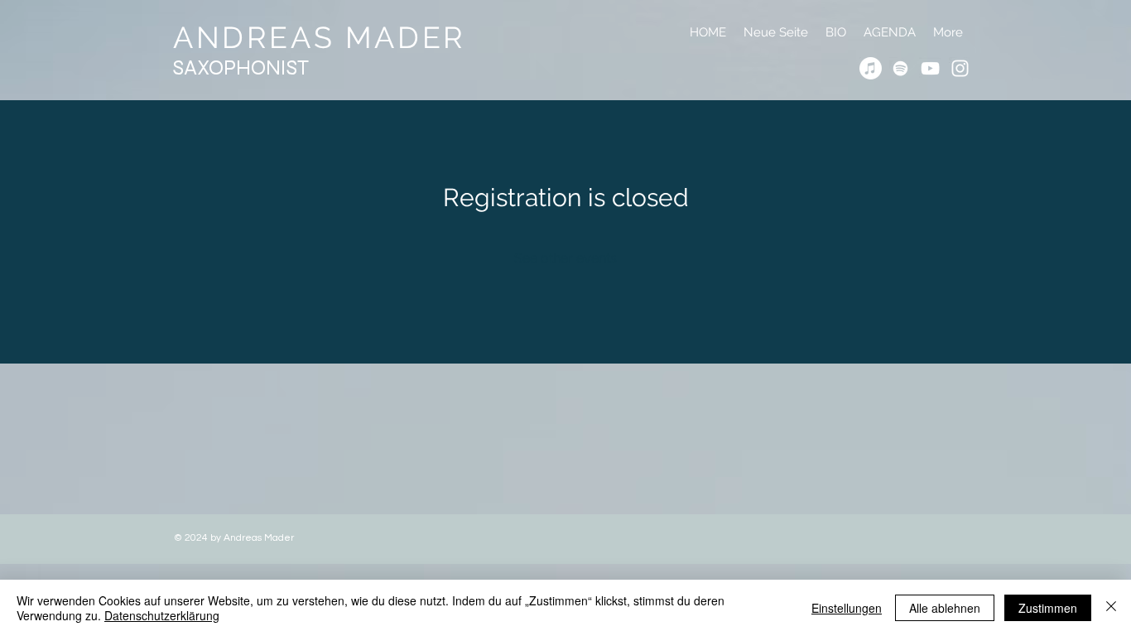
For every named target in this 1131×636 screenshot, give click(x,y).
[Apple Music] (870, 68)
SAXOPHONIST (241, 67)
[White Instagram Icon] (960, 68)
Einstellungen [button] (846, 608)
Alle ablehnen (944, 608)
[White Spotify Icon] (900, 68)
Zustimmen (1047, 608)
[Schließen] (1111, 608)
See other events (565, 258)
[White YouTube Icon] (930, 68)
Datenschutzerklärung (161, 615)
